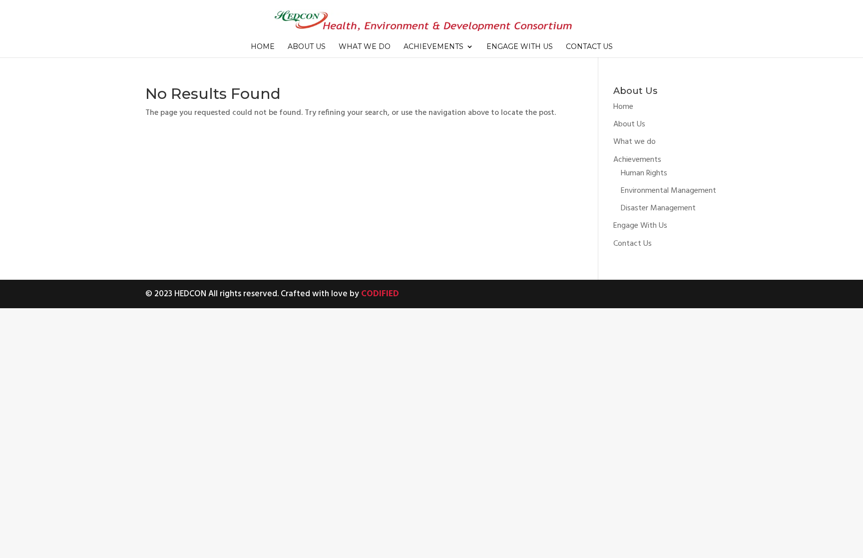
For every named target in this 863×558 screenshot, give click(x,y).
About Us (307, 47)
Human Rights (644, 173)
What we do (365, 47)
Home (263, 47)
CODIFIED (380, 294)
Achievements (433, 47)
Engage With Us (519, 47)
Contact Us (589, 47)
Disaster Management (658, 208)
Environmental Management (668, 190)
